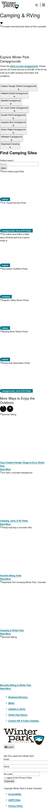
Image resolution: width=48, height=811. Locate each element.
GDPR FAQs (14, 800)
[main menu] (43, 5)
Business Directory (17, 697)
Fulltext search (7, 160)
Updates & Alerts (16, 708)
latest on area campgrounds (24, 66)
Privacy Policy (15, 805)
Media (11, 703)
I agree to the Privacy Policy (19, 777)
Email (6, 759)
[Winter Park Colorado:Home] (10, 5)
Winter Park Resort (17, 714)
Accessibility (14, 794)
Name (6, 766)
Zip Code (8, 773)
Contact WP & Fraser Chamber (23, 720)
